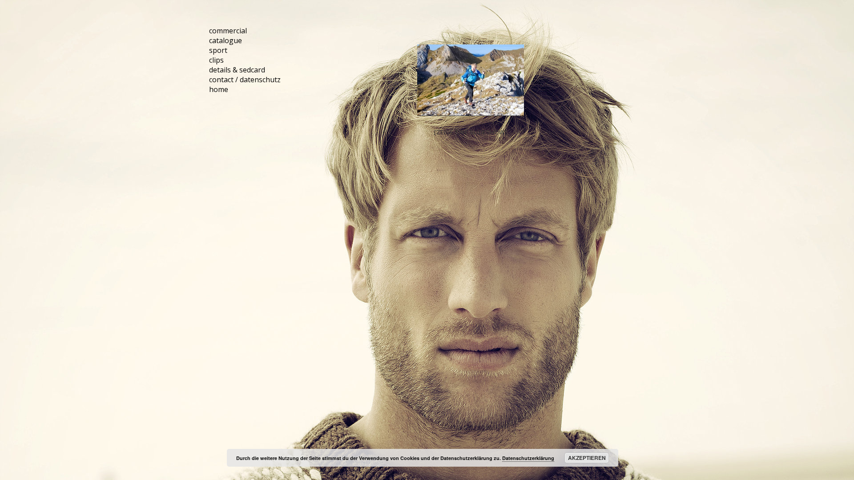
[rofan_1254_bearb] (470, 80)
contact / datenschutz (245, 79)
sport (218, 50)
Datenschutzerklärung (528, 458)
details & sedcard (237, 70)
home (218, 89)
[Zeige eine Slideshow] (470, 132)
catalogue (225, 40)
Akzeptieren (587, 458)
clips (216, 60)
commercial (228, 31)
